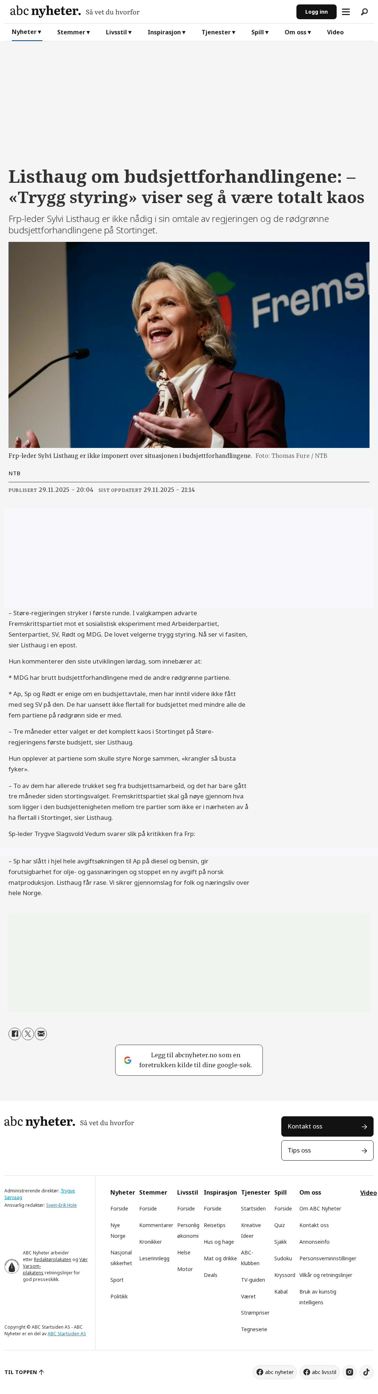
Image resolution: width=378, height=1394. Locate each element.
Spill (257, 32)
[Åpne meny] (346, 12)
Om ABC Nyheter (320, 1208)
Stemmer (71, 32)
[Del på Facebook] (14, 1034)
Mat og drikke (220, 1258)
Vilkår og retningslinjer (325, 1274)
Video (335, 32)
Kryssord (284, 1274)
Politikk (119, 1296)
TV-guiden (253, 1279)
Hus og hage (219, 1241)
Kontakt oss (305, 1126)
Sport (117, 1279)
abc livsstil (324, 1372)
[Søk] (364, 12)
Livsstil (116, 32)
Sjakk (280, 1241)
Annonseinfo (314, 1241)
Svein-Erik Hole (61, 1205)
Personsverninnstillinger (327, 1258)
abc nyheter (279, 1372)
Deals (210, 1274)
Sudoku (283, 1258)
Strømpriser (255, 1312)
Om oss (295, 32)
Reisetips (215, 1225)
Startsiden (253, 1208)
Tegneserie (254, 1329)
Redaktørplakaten (52, 1259)
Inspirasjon (164, 32)
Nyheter (24, 32)
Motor (185, 1269)
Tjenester (216, 32)
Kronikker (150, 1241)
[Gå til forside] (150, 11)
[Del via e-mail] (41, 1034)
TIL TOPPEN (20, 1372)
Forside (119, 1208)
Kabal (281, 1291)
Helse (183, 1252)
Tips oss (299, 1150)
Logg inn (316, 11)
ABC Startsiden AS (67, 1333)
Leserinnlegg (154, 1258)
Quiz (279, 1225)
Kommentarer (156, 1225)
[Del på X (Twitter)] (28, 1034)
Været (248, 1296)
